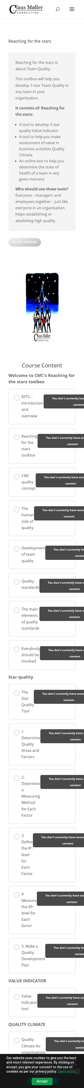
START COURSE (24, 242)
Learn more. (67, 1071)
